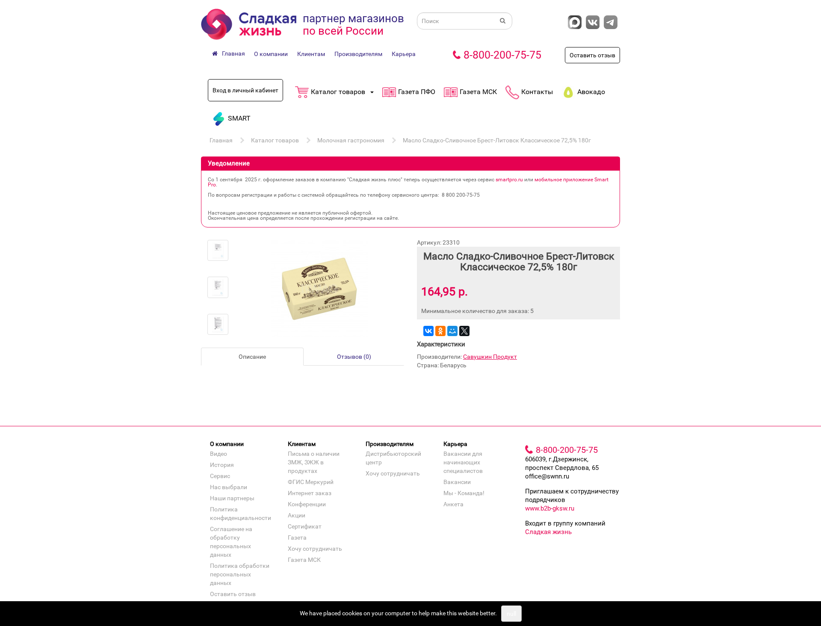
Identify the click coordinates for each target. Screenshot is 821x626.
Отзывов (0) (354, 356)
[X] (464, 331)
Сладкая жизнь (548, 532)
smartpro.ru (509, 180)
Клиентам (311, 53)
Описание (252, 356)
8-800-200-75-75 (502, 55)
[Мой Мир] (452, 331)
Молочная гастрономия (350, 140)
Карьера (404, 53)
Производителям (358, 53)
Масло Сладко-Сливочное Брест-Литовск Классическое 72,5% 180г (497, 140)
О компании (271, 53)
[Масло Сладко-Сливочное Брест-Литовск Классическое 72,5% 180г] (217, 250)
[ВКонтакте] (428, 331)
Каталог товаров (275, 140)
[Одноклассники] (440, 331)
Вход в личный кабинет (245, 90)
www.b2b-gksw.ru (549, 508)
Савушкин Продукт (490, 356)
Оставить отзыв (592, 55)
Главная (221, 140)
